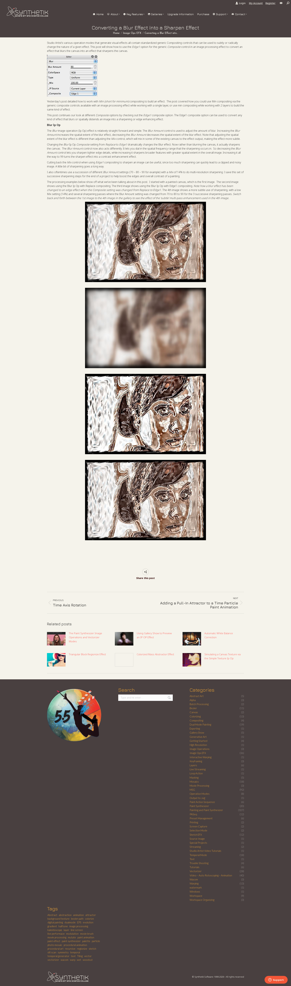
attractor (90, 914)
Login (242, 3)
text (73, 956)
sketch (92, 948)
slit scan (51, 952)
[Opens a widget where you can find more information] (276, 980)
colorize (89, 918)
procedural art (55, 948)
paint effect (53, 941)
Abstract (52, 914)
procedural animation (75, 944)
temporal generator (58, 956)
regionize (82, 948)
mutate (72, 937)
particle (96, 941)
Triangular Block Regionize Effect (87, 654)
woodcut (88, 959)
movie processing (56, 937)
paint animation (85, 937)
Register (270, 3)
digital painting (55, 922)
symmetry (63, 952)
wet (79, 959)
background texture (58, 918)
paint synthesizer (71, 941)
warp (72, 959)
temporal (75, 952)
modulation (72, 933)
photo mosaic (54, 944)
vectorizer (53, 959)
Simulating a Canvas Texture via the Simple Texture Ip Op (222, 656)
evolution (88, 922)
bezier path (77, 918)
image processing (78, 926)
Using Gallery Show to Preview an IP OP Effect (154, 635)
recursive (70, 948)
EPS (79, 922)
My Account (256, 3)
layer (66, 929)
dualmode (70, 922)
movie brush (86, 933)
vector (88, 956)
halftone (63, 926)
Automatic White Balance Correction (218, 635)
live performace (56, 933)
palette (86, 941)
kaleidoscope (54, 929)
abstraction (65, 914)
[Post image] (56, 638)
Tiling (80, 956)
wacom (64, 959)
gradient (52, 926)
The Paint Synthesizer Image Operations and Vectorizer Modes (85, 637)
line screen (77, 929)
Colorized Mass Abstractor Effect (155, 654)
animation (78, 914)
